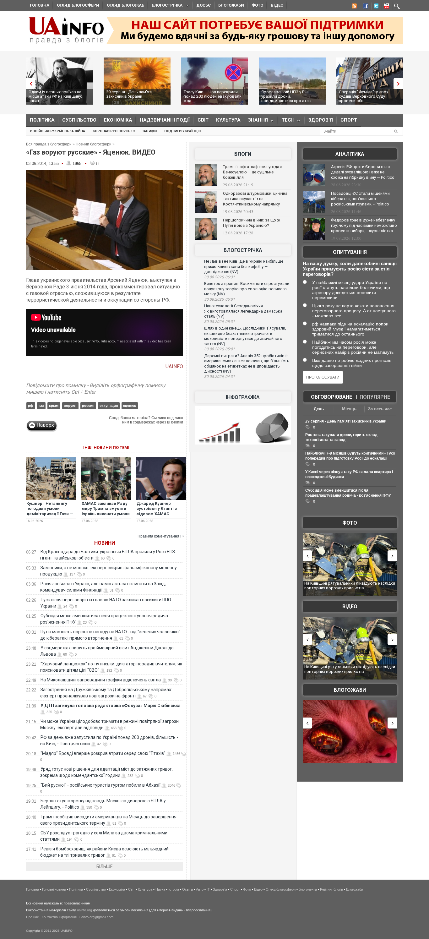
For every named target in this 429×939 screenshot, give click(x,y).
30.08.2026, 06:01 (219, 299)
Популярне (375, 397)
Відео (277, 5)
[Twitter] (375, 6)
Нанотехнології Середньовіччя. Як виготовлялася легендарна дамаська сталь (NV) (243, 311)
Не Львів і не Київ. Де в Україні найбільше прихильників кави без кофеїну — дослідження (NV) (243, 266)
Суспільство (79, 120)
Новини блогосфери (93, 144)
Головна (39, 5)
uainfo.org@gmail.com (96, 917)
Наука (160, 889)
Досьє (203, 5)
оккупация (109, 405)
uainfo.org (84, 910)
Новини (104, 543)
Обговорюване (331, 397)
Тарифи (149, 131)
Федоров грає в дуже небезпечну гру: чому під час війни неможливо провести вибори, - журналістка (364, 225)
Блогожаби (231, 5)
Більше (104, 866)
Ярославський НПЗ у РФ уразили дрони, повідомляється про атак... (287, 96)
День (319, 409)
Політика (42, 120)
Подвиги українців (182, 131)
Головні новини (54, 889)
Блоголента (308, 889)
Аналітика (349, 154)
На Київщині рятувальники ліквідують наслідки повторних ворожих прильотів (349, 586)
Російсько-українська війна (57, 131)
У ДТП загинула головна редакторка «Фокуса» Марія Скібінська (111, 705)
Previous (29, 83)
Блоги (242, 154)
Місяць (349, 409)
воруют (70, 405)
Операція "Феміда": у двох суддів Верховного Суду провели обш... (363, 96)
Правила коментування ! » (161, 536)
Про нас (32, 917)
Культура (228, 120)
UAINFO (174, 366)
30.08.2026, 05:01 (219, 349)
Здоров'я (320, 120)
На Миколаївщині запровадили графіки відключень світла (101, 679)
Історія (173, 889)
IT (208, 889)
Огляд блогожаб (125, 5)
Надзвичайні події (165, 120)
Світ (203, 120)
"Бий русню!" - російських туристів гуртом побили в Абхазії (100, 785)
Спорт (348, 120)
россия (88, 405)
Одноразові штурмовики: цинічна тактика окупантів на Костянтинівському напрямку (255, 198)
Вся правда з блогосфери (49, 144)
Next (400, 83)
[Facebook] (364, 6)
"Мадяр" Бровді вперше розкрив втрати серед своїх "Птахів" (103, 753)
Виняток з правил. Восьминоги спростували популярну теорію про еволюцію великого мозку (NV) (246, 288)
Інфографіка (243, 397)
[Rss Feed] (353, 6)
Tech (286, 121)
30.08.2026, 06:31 (219, 277)
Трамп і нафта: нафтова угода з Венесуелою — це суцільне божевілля (252, 172)
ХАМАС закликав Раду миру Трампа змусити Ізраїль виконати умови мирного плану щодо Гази (106, 514)
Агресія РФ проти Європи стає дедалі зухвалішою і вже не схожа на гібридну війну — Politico (362, 172)
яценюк (129, 405)
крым (53, 405)
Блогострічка (165, 6)
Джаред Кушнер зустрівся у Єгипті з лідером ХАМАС (157, 508)
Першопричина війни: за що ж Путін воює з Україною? (251, 223)
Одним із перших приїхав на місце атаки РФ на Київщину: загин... (55, 96)
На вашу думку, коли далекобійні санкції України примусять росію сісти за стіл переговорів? (350, 269)
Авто (200, 889)
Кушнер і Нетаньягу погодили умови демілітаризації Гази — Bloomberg (49, 511)
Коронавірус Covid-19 (113, 131)
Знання (256, 121)
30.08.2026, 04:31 (219, 376)
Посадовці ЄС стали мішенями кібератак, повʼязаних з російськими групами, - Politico (360, 198)
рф (30, 405)
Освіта (187, 889)
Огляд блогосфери (78, 5)
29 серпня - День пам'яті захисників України (129, 94)
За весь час (380, 409)
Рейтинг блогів (331, 889)
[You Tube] (385, 6)
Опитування (350, 252)
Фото (257, 5)
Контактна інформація (59, 917)
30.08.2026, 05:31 (219, 321)
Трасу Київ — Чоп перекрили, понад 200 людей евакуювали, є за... (213, 96)
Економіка (118, 120)
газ (41, 405)
